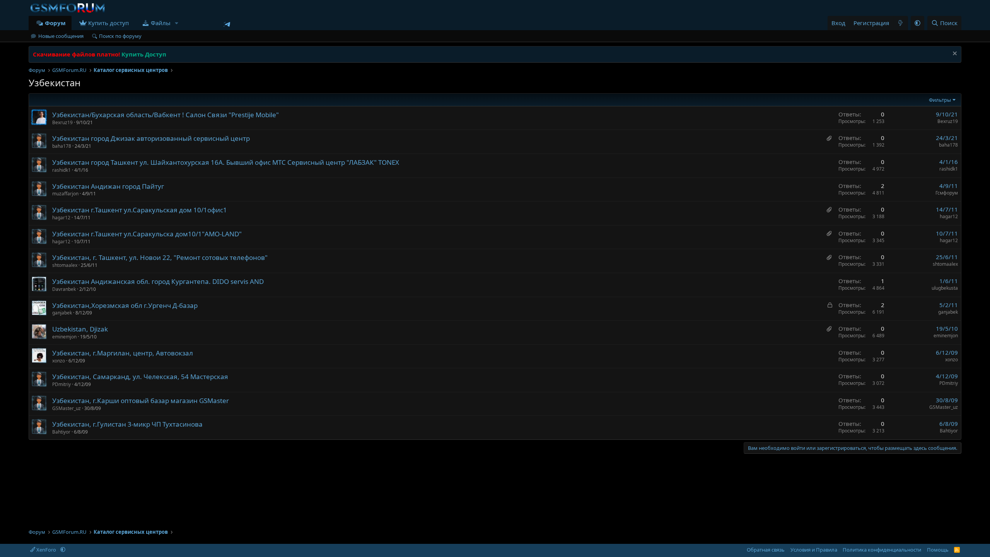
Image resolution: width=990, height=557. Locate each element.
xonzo (58, 360)
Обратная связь (766, 549)
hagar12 (61, 217)
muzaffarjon (65, 193)
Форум (55, 23)
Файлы (161, 23)
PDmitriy (61, 384)
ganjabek (62, 312)
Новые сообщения (61, 35)
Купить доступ (108, 23)
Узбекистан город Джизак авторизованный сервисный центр (151, 138)
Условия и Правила (813, 549)
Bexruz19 (62, 122)
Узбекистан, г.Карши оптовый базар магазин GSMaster (140, 400)
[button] (176, 23)
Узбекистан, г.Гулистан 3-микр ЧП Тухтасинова (127, 424)
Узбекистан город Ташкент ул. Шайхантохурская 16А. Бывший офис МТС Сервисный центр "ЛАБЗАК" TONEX (225, 162)
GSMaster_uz (66, 408)
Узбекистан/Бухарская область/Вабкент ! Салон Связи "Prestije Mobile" (165, 114)
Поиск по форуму (120, 35)
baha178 (61, 146)
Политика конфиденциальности (882, 549)
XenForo (46, 549)
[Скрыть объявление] (954, 54)
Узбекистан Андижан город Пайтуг (108, 186)
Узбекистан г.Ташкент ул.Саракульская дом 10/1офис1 (139, 209)
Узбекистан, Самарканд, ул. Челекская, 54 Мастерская (140, 376)
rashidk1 (61, 170)
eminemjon (64, 336)
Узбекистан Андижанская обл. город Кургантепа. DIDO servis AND (158, 281)
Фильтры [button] (940, 99)
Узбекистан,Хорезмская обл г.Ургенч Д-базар (125, 305)
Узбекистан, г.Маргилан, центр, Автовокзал (122, 353)
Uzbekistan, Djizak (80, 329)
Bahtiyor (61, 432)
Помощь (938, 549)
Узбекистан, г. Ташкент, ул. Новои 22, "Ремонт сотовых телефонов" (160, 257)
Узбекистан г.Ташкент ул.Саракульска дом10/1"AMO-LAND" (147, 233)
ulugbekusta (945, 288)
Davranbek (64, 289)
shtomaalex (64, 265)
